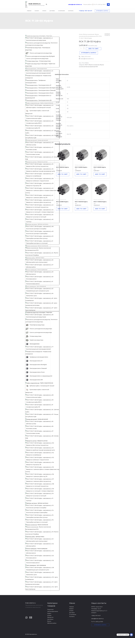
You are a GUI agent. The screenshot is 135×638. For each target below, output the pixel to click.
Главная (71, 606)
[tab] (62, 74)
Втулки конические (88, 34)
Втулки (49, 621)
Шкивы (49, 615)
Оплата (71, 610)
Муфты (49, 613)
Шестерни (50, 619)
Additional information (62, 74)
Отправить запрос (88, 52)
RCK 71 (87, 64)
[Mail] (30, 617)
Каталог (71, 608)
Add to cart (94, 48)
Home (80, 34)
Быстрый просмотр (63, 162)
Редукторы (50, 609)
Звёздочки (50, 617)
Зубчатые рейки (51, 623)
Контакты (72, 616)
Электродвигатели (52, 611)
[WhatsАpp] (26, 617)
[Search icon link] (46, 4)
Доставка (72, 612)
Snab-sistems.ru (34, 4)
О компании (72, 614)
